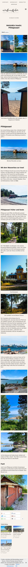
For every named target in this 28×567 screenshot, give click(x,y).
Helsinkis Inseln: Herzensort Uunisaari (18, 533)
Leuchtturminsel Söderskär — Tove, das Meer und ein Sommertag (6, 548)
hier (17, 181)
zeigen (6, 32)
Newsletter (22, 2)
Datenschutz (13, 2)
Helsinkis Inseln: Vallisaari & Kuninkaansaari (6, 533)
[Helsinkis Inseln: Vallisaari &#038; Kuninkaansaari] (6, 529)
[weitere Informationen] (22, 519)
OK (16, 566)
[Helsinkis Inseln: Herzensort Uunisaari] (18, 529)
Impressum (14, 4)
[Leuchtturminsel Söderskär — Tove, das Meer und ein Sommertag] (6, 543)
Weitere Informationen (13, 565)
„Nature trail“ (22, 363)
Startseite (5, 2)
